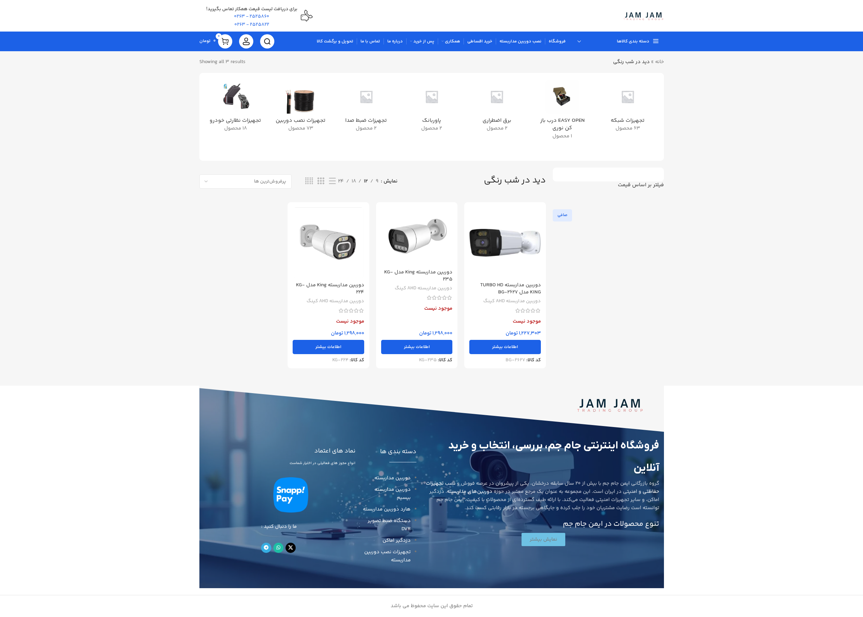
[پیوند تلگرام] (266, 548)
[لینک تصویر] (610, 404)
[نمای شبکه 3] (320, 181)
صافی (562, 215)
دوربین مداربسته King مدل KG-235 (418, 275)
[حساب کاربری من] (246, 41)
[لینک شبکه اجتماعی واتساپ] (278, 548)
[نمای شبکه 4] (309, 181)
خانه (659, 62)
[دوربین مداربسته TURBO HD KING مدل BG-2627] (505, 243)
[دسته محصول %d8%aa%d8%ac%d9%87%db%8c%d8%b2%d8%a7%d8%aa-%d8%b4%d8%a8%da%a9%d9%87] (628, 108)
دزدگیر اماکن (397, 540)
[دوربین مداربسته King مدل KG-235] (417, 236)
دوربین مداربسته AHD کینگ (512, 301)
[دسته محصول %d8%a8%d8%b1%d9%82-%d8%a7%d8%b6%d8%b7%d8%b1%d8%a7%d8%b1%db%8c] (497, 108)
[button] (543, 539)
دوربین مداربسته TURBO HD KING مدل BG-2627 (510, 288)
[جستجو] (267, 41)
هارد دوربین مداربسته (387, 509)
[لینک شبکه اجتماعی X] (291, 548)
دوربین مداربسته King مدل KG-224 (330, 288)
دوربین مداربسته (392, 478)
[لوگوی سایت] (643, 16)
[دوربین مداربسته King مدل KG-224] (328, 243)
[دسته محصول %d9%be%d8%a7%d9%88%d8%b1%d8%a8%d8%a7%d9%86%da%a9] (431, 108)
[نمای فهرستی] (332, 181)
